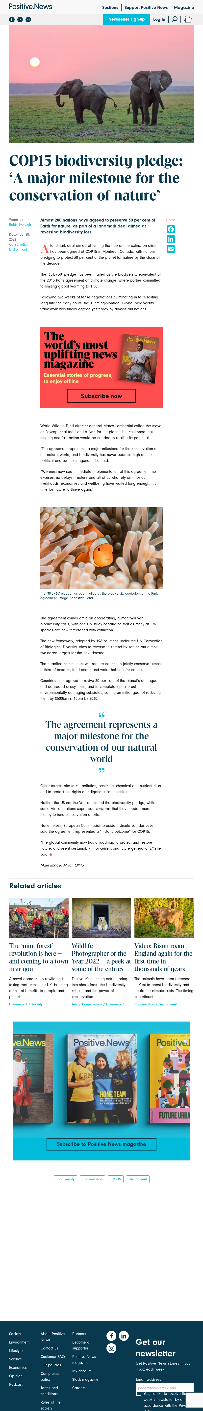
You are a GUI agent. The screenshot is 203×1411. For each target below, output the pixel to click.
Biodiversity (65, 1179)
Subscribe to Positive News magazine (101, 1144)
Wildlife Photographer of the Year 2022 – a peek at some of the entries (101, 957)
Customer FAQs (54, 1356)
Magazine (184, 7)
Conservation (18, 244)
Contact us (49, 1348)
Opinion (16, 1376)
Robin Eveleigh (20, 225)
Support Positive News (146, 7)
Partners (79, 1334)
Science (15, 1359)
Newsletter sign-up (126, 19)
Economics (18, 1367)
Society (37, 1004)
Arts (75, 1004)
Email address (148, 1379)
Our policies (51, 1365)
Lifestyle (16, 1350)
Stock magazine (85, 1379)
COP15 (115, 1179)
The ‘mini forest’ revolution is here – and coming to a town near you (38, 957)
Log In (159, 19)
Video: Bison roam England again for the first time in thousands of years (163, 957)
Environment (18, 249)
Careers (79, 1388)
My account (81, 1371)
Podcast (16, 1384)
